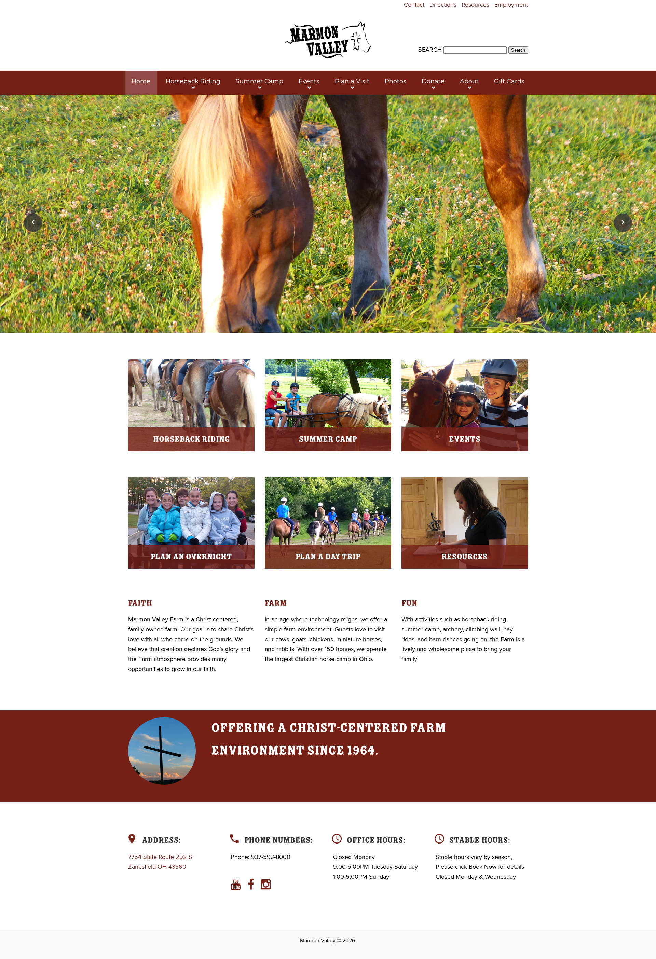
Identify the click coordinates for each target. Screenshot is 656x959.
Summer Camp (259, 81)
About (469, 81)
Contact (414, 5)
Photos (395, 81)
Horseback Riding (193, 81)
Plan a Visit (352, 81)
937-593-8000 (270, 857)
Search (430, 49)
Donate (433, 81)
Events (309, 81)
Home (141, 81)
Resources (475, 5)
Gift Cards (509, 81)
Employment (511, 5)
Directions (442, 5)
